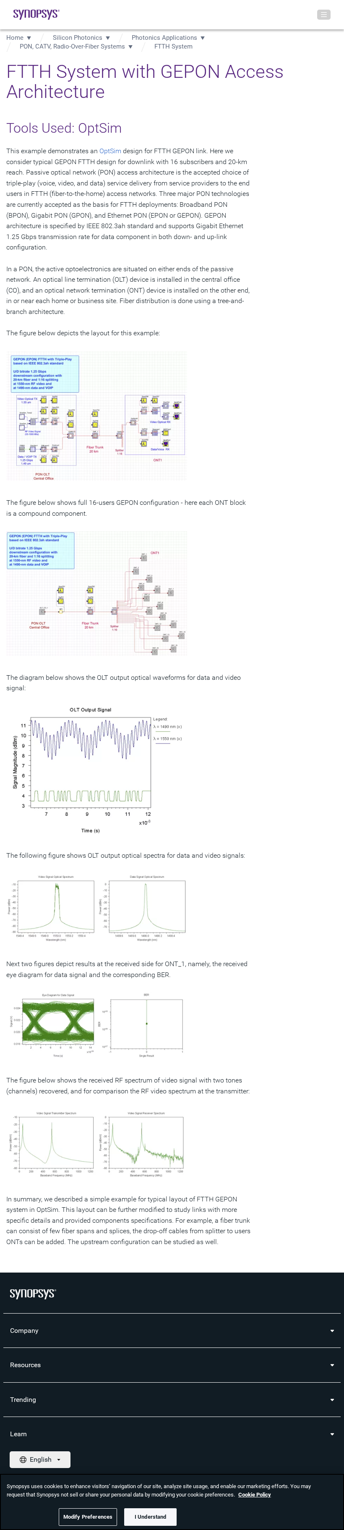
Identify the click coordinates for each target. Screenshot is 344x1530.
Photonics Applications (164, 37)
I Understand (151, 1517)
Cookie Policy (254, 1494)
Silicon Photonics (77, 37)
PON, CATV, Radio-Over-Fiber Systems (72, 46)
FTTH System (173, 46)
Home (14, 37)
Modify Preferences (87, 1517)
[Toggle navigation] (324, 15)
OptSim (110, 151)
